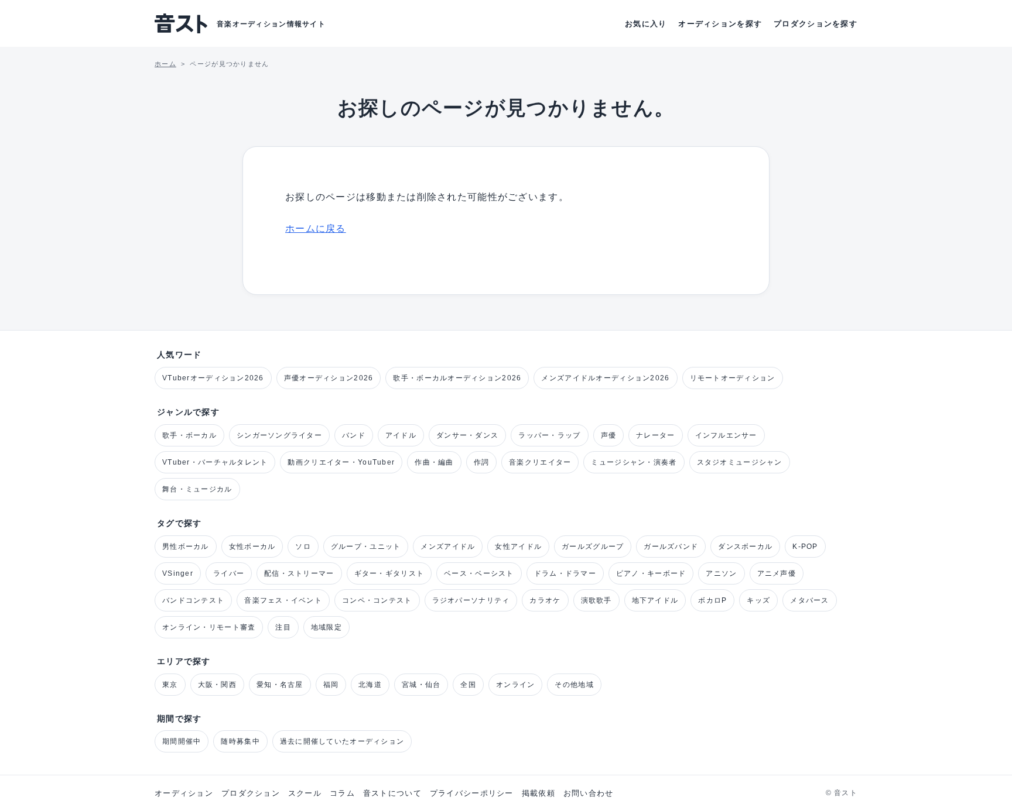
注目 (283, 627)
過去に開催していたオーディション (342, 741)
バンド (353, 435)
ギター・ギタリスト (389, 573)
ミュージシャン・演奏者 (633, 462)
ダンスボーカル (745, 546)
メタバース (809, 600)
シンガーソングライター (279, 435)
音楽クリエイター (540, 462)
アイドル (400, 435)
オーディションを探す (720, 23)
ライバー (228, 573)
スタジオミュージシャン (739, 462)
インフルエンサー (726, 435)
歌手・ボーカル (189, 435)
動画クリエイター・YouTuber (341, 462)
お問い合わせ (588, 793)
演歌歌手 (596, 600)
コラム (342, 793)
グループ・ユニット (366, 546)
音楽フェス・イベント (283, 600)
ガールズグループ (593, 546)
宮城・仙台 (421, 685)
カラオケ (544, 600)
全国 (468, 685)
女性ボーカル (252, 546)
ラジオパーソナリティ (471, 600)
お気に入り (645, 23)
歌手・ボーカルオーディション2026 (457, 378)
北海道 (370, 685)
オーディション (184, 793)
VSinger (177, 573)
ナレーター (655, 435)
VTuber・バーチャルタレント (215, 462)
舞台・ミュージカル (197, 489)
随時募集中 (240, 741)
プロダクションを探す (815, 23)
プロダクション (250, 793)
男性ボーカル (185, 546)
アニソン (721, 573)
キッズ (758, 600)
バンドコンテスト (193, 600)
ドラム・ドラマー (565, 573)
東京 (170, 685)
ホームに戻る (315, 228)
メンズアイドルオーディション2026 (605, 378)
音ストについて (392, 793)
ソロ (303, 546)
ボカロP (712, 600)
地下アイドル (655, 600)
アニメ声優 (776, 573)
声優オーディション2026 (329, 378)
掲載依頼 (538, 793)
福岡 (331, 685)
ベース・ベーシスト (479, 573)
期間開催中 (181, 741)
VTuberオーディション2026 (213, 378)
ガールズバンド (671, 546)
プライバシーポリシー (472, 793)
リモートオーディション (732, 378)
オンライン (515, 685)
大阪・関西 (217, 685)
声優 (609, 435)
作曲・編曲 (434, 462)
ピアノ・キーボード (651, 573)
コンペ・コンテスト (377, 600)
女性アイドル (518, 546)
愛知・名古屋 (280, 685)
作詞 (482, 462)
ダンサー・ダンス (467, 435)
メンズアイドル (447, 546)
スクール (305, 793)
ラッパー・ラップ (549, 435)
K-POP (805, 546)
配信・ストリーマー (299, 573)
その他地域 (574, 685)
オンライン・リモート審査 (208, 627)
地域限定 (326, 627)
